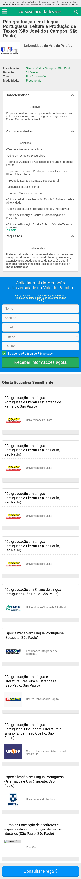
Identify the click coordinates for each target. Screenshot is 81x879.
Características (17, 95)
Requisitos (14, 236)
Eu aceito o (30, 353)
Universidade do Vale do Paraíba (48, 45)
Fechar (75, 4)
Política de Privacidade (38, 353)
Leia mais (11, 230)
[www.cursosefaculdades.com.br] (40, 11)
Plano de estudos (19, 131)
